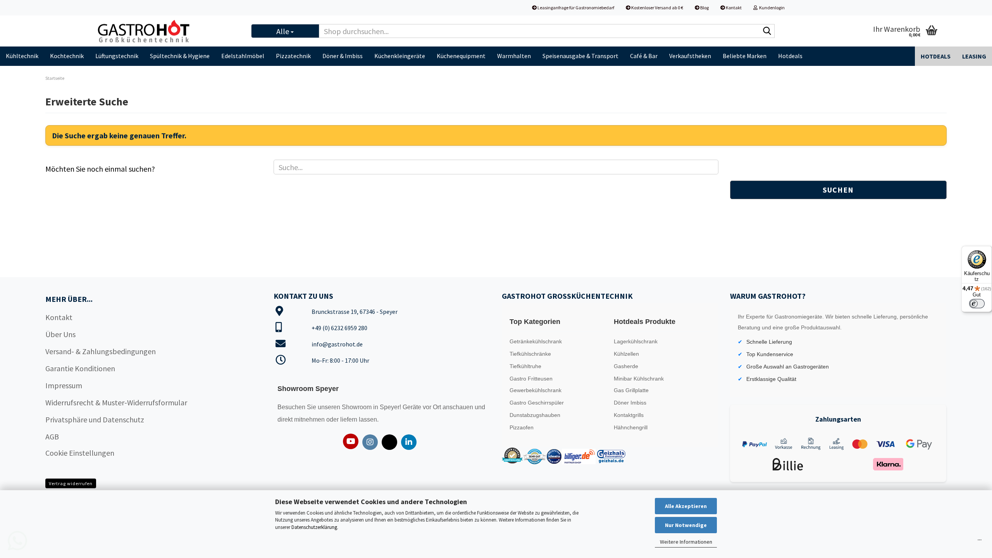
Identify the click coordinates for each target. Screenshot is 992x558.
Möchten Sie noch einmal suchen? (100, 169)
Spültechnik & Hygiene (180, 56)
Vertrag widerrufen (71, 483)
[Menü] (979, 541)
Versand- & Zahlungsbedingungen (100, 351)
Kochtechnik (67, 56)
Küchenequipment (461, 56)
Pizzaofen (522, 427)
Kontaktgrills (629, 415)
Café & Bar (644, 56)
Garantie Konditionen (80, 368)
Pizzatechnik (293, 56)
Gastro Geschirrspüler (537, 403)
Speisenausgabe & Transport (580, 56)
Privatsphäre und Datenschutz (94, 419)
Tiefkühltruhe (525, 366)
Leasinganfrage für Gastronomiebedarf (575, 7)
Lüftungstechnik (116, 56)
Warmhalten (514, 56)
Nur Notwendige (686, 525)
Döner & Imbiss (342, 56)
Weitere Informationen (686, 541)
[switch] (977, 303)
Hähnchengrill (631, 427)
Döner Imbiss (630, 403)
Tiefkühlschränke (530, 354)
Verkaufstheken (690, 56)
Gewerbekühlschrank (535, 390)
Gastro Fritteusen (531, 378)
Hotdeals (790, 56)
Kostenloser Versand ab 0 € (656, 7)
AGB (52, 436)
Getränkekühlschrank (536, 341)
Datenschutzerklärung (314, 527)
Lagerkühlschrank (636, 341)
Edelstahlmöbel (242, 56)
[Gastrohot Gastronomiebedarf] (167, 31)
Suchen (838, 190)
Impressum (63, 385)
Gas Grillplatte (631, 390)
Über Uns (60, 334)
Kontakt (733, 7)
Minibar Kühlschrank (639, 378)
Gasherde (626, 366)
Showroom (357, 407)
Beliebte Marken (744, 56)
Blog (704, 7)
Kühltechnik (22, 56)
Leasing (974, 56)
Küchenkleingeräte (399, 56)
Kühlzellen (626, 354)
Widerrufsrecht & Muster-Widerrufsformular (116, 402)
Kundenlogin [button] (771, 7)
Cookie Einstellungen (79, 453)
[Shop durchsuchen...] (767, 31)
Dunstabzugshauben (535, 415)
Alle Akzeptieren (686, 506)
